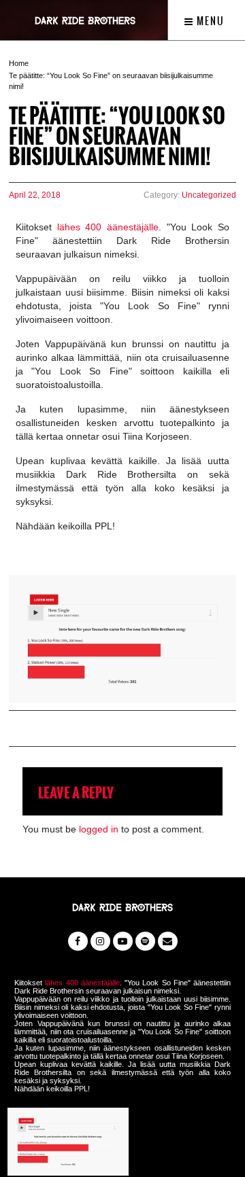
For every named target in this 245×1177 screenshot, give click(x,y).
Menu (209, 21)
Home (19, 63)
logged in (98, 829)
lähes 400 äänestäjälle (108, 227)
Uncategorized (209, 195)
